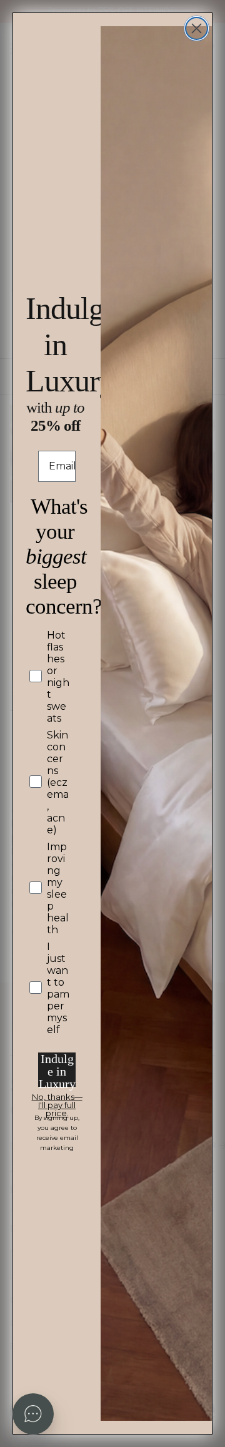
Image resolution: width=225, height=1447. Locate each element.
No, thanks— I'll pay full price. (57, 1099)
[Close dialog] (197, 28)
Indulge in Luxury (57, 1069)
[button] (33, 1414)
